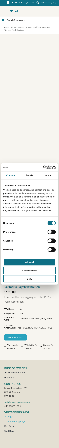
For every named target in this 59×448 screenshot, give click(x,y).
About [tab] (48, 175)
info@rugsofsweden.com (17, 402)
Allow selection (29, 270)
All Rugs (22, 328)
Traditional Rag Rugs (40, 328)
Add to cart (17, 337)
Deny (29, 279)
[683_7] (29, 159)
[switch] (52, 232)
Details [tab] (29, 175)
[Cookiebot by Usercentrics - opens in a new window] (43, 167)
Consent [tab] (10, 175)
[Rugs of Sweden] (43, 8)
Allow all (29, 262)
